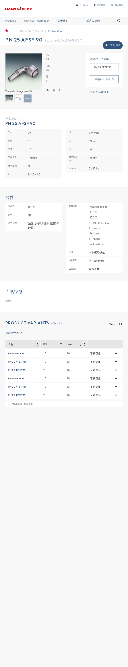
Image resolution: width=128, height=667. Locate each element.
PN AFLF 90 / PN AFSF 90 (31, 30)
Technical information (37, 20)
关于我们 (63, 20)
